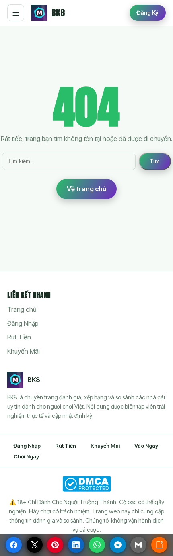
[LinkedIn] (76, 545)
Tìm (155, 161)
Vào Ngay (146, 445)
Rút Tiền (19, 337)
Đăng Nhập (23, 323)
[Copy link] (159, 545)
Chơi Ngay (26, 456)
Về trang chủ (86, 189)
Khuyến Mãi (23, 351)
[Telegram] (118, 545)
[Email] (138, 545)
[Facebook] (14, 545)
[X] (35, 545)
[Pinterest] (55, 545)
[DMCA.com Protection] (86, 484)
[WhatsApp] (97, 545)
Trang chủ (22, 309)
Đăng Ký (148, 12)
